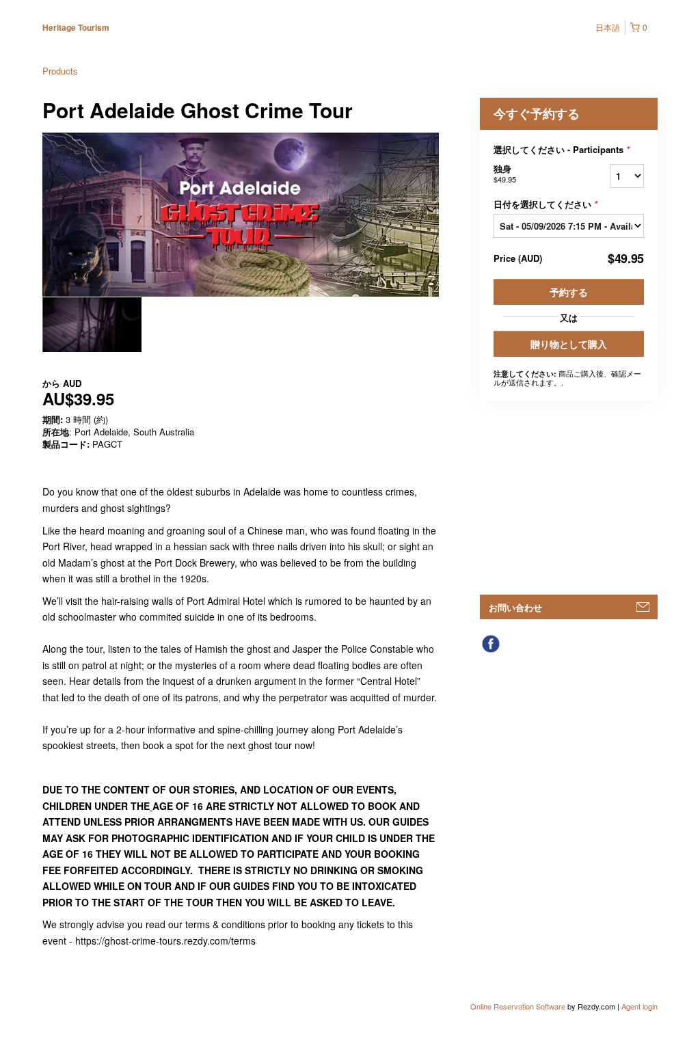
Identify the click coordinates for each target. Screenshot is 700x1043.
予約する (569, 292)
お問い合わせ (515, 607)
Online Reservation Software (517, 1006)
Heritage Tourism (75, 27)
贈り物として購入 (568, 344)
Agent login (639, 1006)
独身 (505, 173)
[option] (92, 324)
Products (60, 70)
